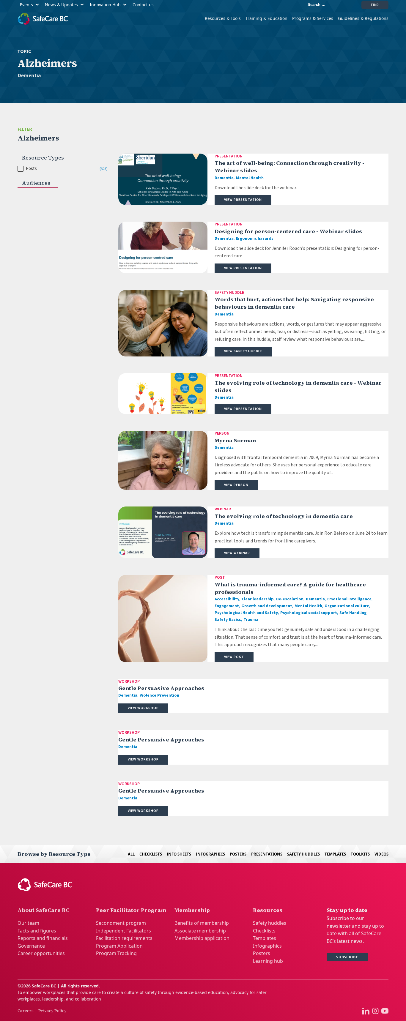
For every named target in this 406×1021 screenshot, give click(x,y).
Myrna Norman (235, 440)
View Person (236, 484)
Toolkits (360, 854)
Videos (381, 854)
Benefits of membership (201, 923)
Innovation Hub (105, 4)
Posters (238, 854)
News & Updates (61, 4)
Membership (192, 910)
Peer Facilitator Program (131, 910)
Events (26, 4)
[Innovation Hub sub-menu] (126, 5)
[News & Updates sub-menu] (83, 5)
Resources (267, 910)
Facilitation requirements (124, 938)
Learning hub (268, 961)
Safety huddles (269, 923)
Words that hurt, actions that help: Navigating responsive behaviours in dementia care (294, 303)
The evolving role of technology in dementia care (284, 516)
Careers (26, 1011)
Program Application (119, 946)
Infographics (210, 854)
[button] (63, 169)
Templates (335, 854)
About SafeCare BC (43, 910)
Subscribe (347, 957)
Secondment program (121, 923)
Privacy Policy (52, 1011)
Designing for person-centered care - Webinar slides (288, 231)
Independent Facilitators (123, 930)
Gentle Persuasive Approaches (161, 688)
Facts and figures (37, 930)
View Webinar (237, 553)
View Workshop (143, 708)
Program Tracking (116, 953)
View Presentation (243, 199)
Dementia (29, 75)
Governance (31, 946)
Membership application (201, 938)
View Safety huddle (243, 351)
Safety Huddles (303, 854)
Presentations (266, 854)
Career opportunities (41, 953)
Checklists (150, 854)
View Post (234, 656)
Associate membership (200, 930)
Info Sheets (179, 854)
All (131, 854)
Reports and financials (43, 938)
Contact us (143, 4)
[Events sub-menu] (38, 5)
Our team (28, 923)
